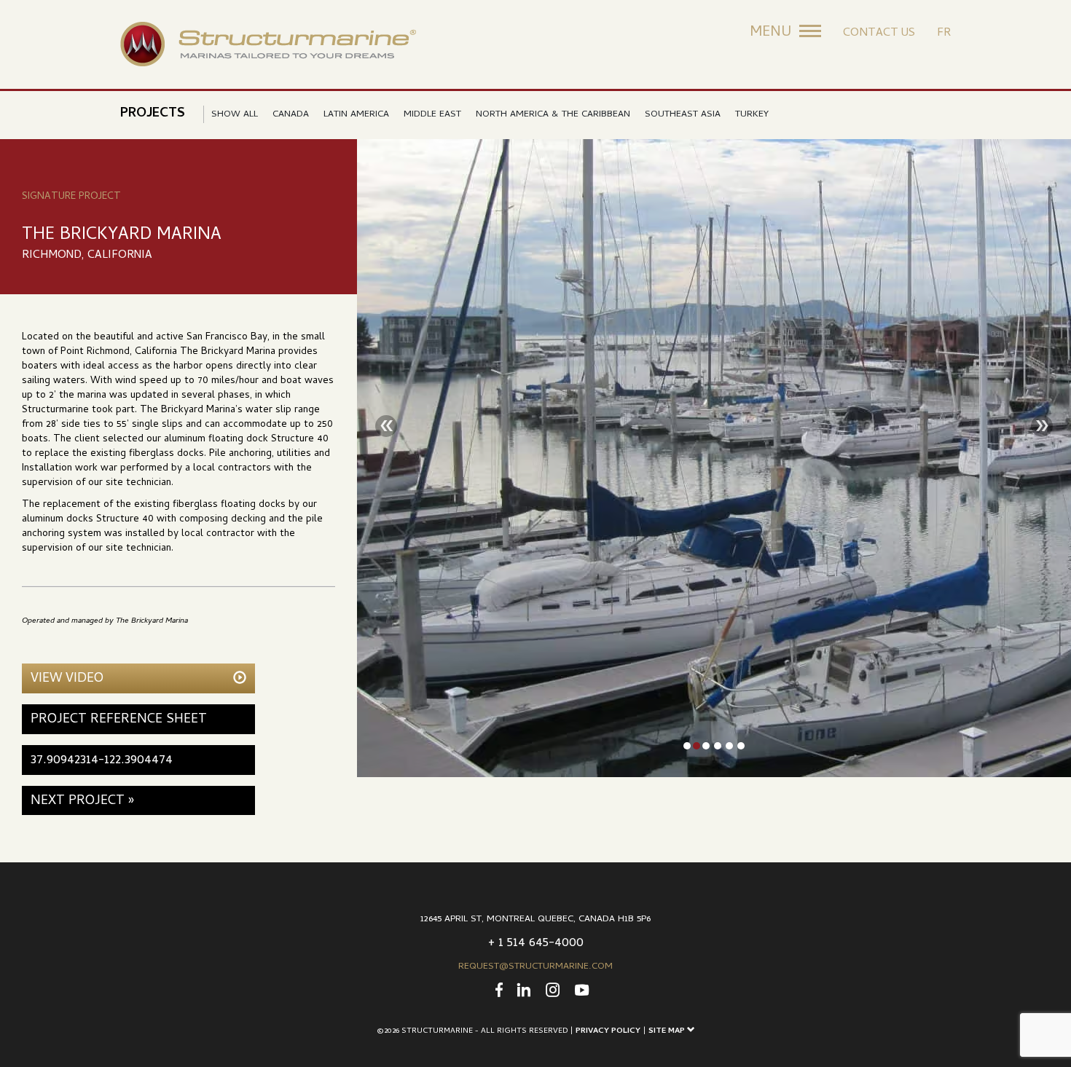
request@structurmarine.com (535, 967)
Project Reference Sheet (119, 720)
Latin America (356, 114)
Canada (290, 114)
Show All (234, 114)
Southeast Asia (683, 114)
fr (944, 33)
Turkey (752, 114)
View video (67, 679)
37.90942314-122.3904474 (102, 760)
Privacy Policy (608, 1031)
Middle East (432, 114)
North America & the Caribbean (553, 114)
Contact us (879, 33)
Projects (152, 114)
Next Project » (82, 801)
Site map (667, 1031)
